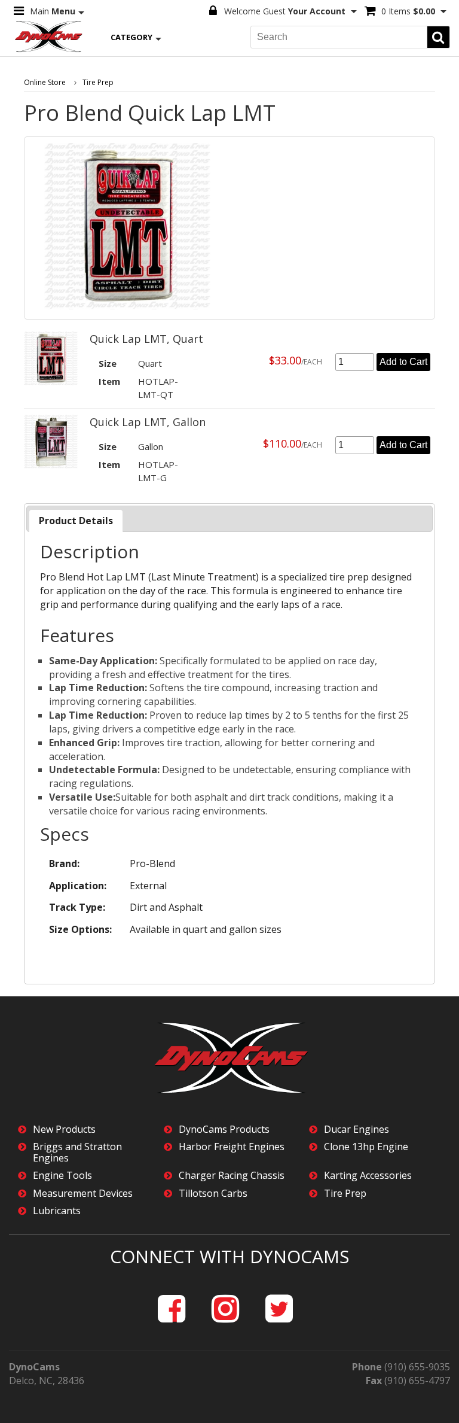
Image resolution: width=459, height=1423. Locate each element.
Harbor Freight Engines (231, 1147)
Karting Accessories (368, 1175)
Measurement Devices (83, 1193)
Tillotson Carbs (213, 1193)
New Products (64, 1129)
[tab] (76, 521)
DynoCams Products (224, 1129)
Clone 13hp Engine (366, 1147)
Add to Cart (403, 362)
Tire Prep (98, 82)
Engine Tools (62, 1175)
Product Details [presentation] (76, 520)
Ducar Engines (356, 1129)
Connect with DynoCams (229, 1256)
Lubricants (57, 1211)
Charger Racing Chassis (231, 1175)
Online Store (45, 82)
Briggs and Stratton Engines (77, 1152)
